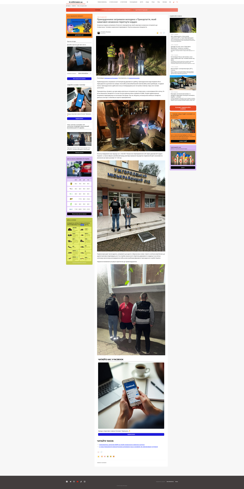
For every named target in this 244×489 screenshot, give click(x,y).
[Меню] (87, 2)
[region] (79, 77)
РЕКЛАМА (165, 2)
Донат (183, 167)
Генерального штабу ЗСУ (81, 262)
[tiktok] (81, 481)
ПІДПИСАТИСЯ (79, 118)
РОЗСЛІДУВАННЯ (133, 2)
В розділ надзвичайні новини (183, 108)
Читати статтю (79, 152)
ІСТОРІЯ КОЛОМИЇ (113, 2)
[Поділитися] (161, 33)
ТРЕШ (158, 2)
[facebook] (67, 481)
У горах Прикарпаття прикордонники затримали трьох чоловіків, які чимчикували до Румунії (128, 447)
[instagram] (84, 481)
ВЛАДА (147, 2)
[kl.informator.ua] (75, 2)
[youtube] (77, 481)
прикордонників (134, 78)
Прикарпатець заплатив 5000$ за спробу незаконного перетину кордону (122, 444)
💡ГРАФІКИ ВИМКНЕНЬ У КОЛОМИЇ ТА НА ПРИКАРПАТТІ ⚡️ (117, 10)
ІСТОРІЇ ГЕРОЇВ (123, 2)
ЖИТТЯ (141, 2)
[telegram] (70, 481)
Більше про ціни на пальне (79, 214)
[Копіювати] (164, 33)
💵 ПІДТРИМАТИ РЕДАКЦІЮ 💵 (141, 10)
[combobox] (85, 73)
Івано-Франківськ (170, 481)
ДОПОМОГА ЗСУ (79, 35)
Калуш (176, 481)
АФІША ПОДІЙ (183, 141)
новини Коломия (101, 462)
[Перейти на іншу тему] (173, 2)
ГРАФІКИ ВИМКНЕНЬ (102, 2)
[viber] (74, 481)
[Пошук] (177, 2)
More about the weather (79, 78)
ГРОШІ (153, 2)
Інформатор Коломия (111, 78)
